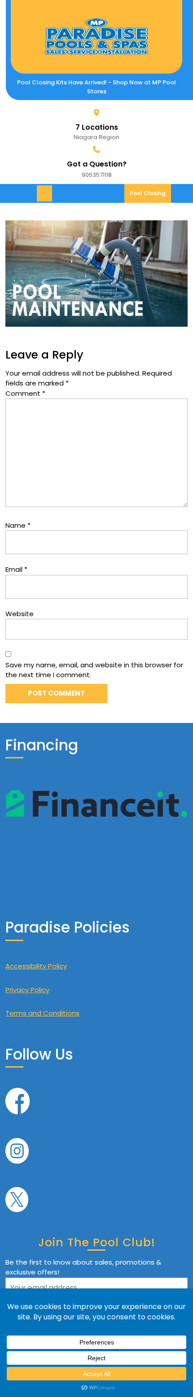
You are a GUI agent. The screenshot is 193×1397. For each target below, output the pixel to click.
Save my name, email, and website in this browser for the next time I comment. (94, 670)
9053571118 (97, 175)
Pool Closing (150, 196)
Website (19, 613)
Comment (25, 393)
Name (18, 525)
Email (16, 569)
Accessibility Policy (36, 966)
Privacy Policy (27, 989)
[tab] (45, 193)
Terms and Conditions (42, 1013)
